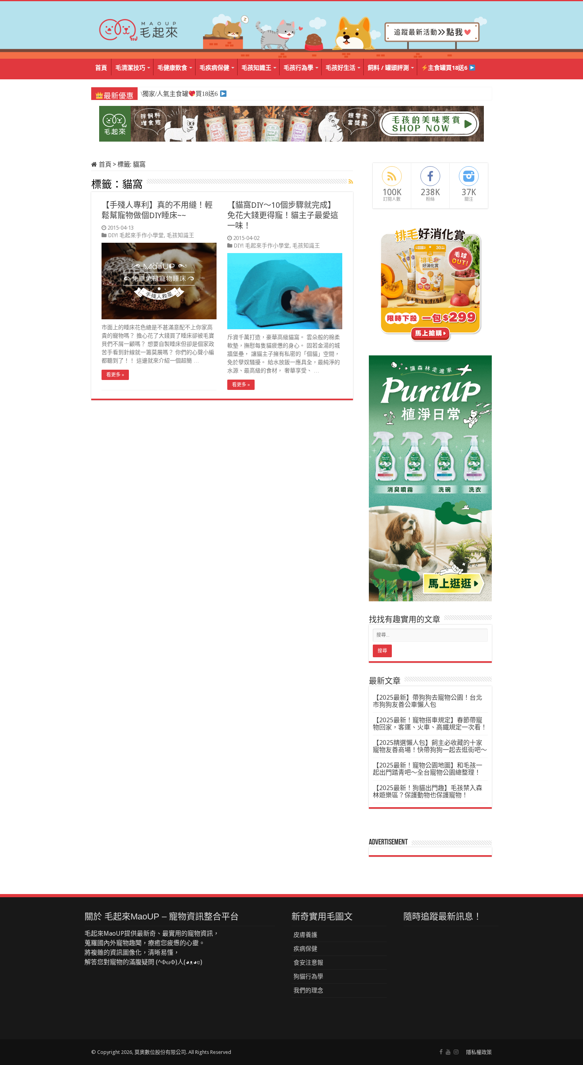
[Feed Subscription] (351, 181)
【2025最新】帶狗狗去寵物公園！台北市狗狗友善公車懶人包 (427, 701)
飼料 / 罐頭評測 (388, 67)
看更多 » (115, 375)
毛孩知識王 (256, 67)
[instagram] (456, 1052)
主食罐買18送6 (448, 67)
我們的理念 (308, 990)
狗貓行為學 (308, 976)
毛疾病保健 (214, 67)
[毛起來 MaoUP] (138, 28)
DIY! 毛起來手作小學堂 (136, 235)
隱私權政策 (479, 1052)
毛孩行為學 (298, 67)
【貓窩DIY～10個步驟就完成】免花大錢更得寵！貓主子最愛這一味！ (282, 215)
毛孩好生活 (340, 67)
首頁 (101, 67)
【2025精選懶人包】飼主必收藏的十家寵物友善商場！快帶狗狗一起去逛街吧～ (430, 746)
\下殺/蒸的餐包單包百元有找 (183, 93)
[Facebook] (441, 1052)
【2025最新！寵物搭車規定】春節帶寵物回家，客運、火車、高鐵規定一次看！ (430, 723)
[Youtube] (448, 1052)
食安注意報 (308, 962)
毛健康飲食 (172, 67)
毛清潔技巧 (130, 67)
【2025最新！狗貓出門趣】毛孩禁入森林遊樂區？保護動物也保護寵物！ (427, 791)
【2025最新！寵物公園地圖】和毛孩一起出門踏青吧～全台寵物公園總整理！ (427, 769)
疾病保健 (305, 948)
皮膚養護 (305, 934)
